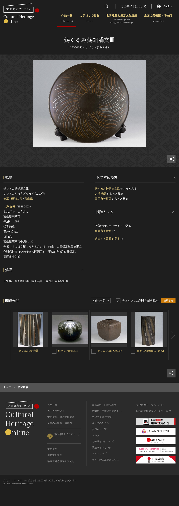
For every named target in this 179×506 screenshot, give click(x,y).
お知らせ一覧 (99, 429)
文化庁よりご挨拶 (102, 417)
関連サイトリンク (102, 447)
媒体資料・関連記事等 (104, 405)
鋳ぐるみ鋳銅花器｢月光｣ (150, 351)
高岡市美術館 (103, 198)
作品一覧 (67, 18)
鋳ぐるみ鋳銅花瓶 (68, 351)
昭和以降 (16, 198)
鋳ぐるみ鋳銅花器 (28, 350)
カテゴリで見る (89, 18)
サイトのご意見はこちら (105, 459)
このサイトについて (133, 6)
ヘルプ (95, 435)
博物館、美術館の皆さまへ (106, 411)
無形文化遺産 (54, 455)
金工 (6, 198)
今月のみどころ (100, 423)
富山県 (28, 198)
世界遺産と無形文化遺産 (121, 19)
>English (167, 6)
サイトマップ (99, 453)
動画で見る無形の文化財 (60, 461)
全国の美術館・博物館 (158, 18)
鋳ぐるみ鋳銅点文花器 (110, 351)
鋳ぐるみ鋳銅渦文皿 (107, 188)
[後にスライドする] (172, 335)
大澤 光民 (9, 206)
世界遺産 (52, 449)
